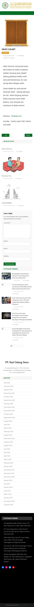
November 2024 (9, 411)
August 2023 (8, 435)
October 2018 (8, 505)
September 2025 (9, 400)
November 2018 (9, 501)
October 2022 (8, 442)
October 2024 (8, 414)
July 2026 (7, 383)
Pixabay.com (16, 116)
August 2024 (8, 421)
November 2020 (9, 477)
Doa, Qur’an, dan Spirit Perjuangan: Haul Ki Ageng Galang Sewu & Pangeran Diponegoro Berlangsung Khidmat (22, 316)
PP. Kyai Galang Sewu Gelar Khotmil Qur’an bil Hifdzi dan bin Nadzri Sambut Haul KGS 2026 (22, 287)
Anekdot (5, 52)
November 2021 (9, 473)
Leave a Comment (9, 58)
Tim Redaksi (20, 55)
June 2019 (7, 491)
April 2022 (7, 456)
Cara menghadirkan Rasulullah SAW (7, 135)
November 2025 (9, 393)
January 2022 (8, 466)
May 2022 (7, 452)
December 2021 (9, 470)
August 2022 (8, 445)
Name (6, 241)
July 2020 (7, 484)
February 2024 (8, 431)
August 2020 (8, 480)
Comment (7, 223)
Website (6, 256)
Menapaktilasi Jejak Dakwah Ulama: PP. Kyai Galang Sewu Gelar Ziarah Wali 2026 (20, 276)
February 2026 (8, 386)
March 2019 (7, 494)
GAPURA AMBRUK (7, 203)
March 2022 (8, 459)
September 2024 (9, 417)
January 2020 (8, 487)
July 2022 (7, 449)
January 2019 (8, 498)
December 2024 (9, 407)
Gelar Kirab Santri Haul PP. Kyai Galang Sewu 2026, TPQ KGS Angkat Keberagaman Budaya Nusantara (21, 301)
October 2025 (8, 397)
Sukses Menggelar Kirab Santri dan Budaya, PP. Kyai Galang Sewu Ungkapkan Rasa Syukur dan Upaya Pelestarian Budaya (22, 332)
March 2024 (8, 428)
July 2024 (7, 424)
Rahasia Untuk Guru (7, 149)
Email (6, 248)
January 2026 (8, 390)
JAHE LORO (29, 135)
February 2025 (8, 404)
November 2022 (9, 438)
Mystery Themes (23, 605)
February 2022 (8, 463)
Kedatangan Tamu (6, 176)
